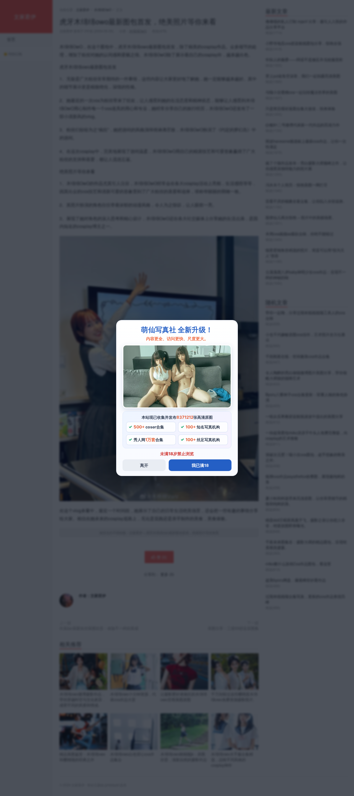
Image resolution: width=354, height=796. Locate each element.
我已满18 (200, 465)
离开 (144, 465)
